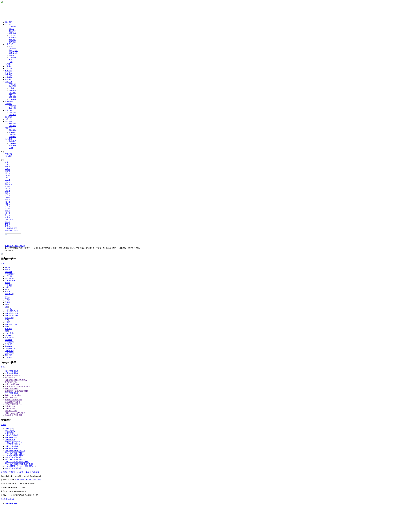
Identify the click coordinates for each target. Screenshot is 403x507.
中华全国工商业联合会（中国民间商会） (20, 466)
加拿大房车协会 (11, 397)
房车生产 (12, 115)
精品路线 (8, 117)
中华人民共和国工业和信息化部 (17, 462)
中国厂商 (12, 84)
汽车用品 (12, 141)
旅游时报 (8, 344)
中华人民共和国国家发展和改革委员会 (19, 464)
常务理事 (12, 57)
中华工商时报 (10, 431)
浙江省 (7, 189)
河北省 (7, 173)
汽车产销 (8, 110)
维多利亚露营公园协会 (13, 400)
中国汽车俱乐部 (11, 503)
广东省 (7, 206)
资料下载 (35, 472)
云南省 (7, 217)
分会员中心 (9, 44)
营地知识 (12, 134)
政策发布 (8, 71)
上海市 (7, 169)
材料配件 (12, 95)
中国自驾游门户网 (11, 311)
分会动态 (8, 66)
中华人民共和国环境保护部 (15, 459)
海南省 (7, 211)
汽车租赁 (8, 104)
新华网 (7, 298)
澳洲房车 (12, 90)
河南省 (7, 200)
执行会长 (12, 49)
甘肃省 (7, 224)
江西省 (7, 195)
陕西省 (7, 222)
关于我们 (4, 472)
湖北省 (7, 202)
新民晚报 (8, 346)
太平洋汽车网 (10, 280)
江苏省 (7, 186)
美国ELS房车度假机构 (13, 395)
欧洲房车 (12, 86)
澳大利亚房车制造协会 (13, 404)
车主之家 (8, 329)
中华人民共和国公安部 (13, 457)
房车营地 (8, 128)
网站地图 (4, 499)
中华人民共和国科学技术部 (15, 453)
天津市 (7, 166)
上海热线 (8, 357)
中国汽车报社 (10, 440)
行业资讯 (8, 73)
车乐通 (7, 291)
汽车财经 (8, 287)
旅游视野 (8, 335)
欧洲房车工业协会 (11, 373)
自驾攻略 (8, 121)
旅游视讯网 (9, 294)
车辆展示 (8, 79)
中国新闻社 (9, 351)
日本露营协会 (10, 406)
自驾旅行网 (9, 278)
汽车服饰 (12, 146)
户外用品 (12, 143)
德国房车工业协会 (11, 371)
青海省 (7, 226)
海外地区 (12, 108)
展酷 (6, 289)
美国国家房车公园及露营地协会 (17, 391)
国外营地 (12, 132)
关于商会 (12, 26)
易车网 (7, 283)
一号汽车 (8, 276)
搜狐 (6, 307)
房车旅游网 (9, 318)
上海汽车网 (9, 353)
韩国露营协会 (10, 408)
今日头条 (8, 309)
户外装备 (12, 99)
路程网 (7, 267)
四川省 (7, 213)
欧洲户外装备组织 (11, 389)
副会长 (11, 55)
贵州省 (7, 215)
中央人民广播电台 (11, 435)
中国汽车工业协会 (11, 448)
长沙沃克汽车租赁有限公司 (15, 246)
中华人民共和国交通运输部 (15, 455)
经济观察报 (9, 433)
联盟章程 (12, 33)
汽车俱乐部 (9, 101)
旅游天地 (8, 272)
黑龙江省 (8, 184)
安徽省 (7, 191)
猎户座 (7, 269)
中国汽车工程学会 (11, 446)
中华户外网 (9, 333)
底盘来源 (12, 97)
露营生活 (12, 137)
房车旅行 (12, 126)
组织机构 (12, 31)
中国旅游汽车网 (11, 324)
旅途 (6, 331)
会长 (11, 46)
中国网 (7, 322)
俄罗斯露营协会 (11, 411)
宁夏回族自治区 (11, 228)
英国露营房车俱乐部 (12, 375)
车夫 (6, 320)
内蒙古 (7, 178)
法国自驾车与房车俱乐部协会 (16, 380)
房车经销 (12, 112)
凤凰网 (7, 302)
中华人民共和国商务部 (13, 468)
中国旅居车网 (10, 274)
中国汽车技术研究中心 (13, 442)
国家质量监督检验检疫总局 (15, 451)
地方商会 (8, 64)
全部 (6, 162)
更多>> (3, 263)
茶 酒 (11, 148)
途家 (6, 326)
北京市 (7, 164)
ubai (6, 296)
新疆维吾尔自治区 (11, 230)
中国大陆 (12, 106)
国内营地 (12, 130)
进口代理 (12, 93)
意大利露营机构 (11, 382)
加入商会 (20, 472)
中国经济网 (9, 429)
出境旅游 (8, 119)
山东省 (7, 197)
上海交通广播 (10, 348)
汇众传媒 (8, 285)
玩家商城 (8, 139)
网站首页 (8, 22)
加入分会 (12, 35)
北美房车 (12, 88)
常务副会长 (13, 53)
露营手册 (12, 42)
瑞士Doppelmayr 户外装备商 (15, 413)
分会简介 (8, 24)
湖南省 (7, 204)
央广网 (7, 300)
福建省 (7, 193)
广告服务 (12, 38)
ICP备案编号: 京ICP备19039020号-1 (28, 480)
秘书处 (11, 29)
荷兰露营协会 (10, 378)
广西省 (7, 208)
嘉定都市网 (9, 337)
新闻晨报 (8, 355)
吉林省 (7, 182)
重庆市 (7, 171)
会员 (11, 62)
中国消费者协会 (11, 437)
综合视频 (8, 77)
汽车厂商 (8, 82)
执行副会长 (13, 51)
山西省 (7, 175)
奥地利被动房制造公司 (13, 415)
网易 (6, 304)
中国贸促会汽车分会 (12, 444)
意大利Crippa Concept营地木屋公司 (18, 386)
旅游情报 (8, 340)
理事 (11, 60)
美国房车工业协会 (11, 393)
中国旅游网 (9, 342)
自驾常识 (12, 123)
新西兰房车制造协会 (12, 402)
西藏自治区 (9, 219)
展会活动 (8, 75)
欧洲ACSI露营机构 (12, 384)
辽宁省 (7, 180)
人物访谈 (8, 68)
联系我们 (12, 40)
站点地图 (11, 499)
